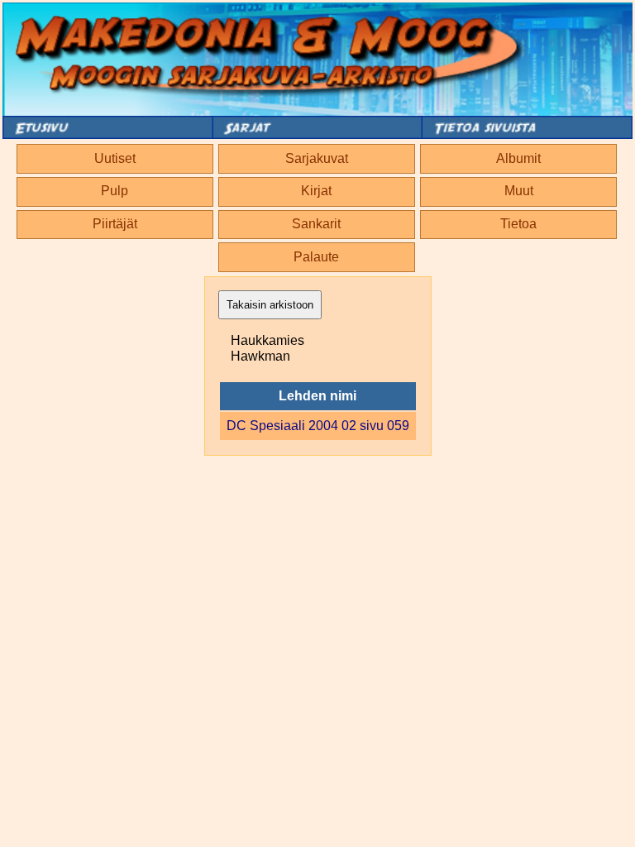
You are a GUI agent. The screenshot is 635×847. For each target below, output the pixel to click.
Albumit (518, 158)
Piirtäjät (115, 224)
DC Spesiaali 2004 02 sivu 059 (318, 426)
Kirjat (316, 191)
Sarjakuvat (316, 158)
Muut (518, 191)
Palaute (316, 257)
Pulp (114, 191)
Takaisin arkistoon (270, 305)
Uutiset (115, 158)
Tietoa (518, 224)
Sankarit (316, 224)
